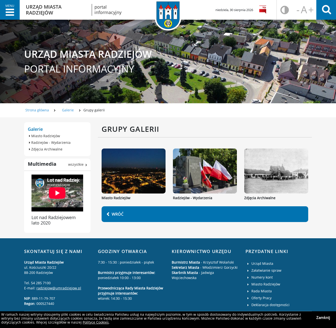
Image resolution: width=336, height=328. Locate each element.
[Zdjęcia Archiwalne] (276, 171)
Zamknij (323, 317)
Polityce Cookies (96, 322)
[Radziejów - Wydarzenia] (205, 171)
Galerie (68, 110)
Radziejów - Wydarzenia (192, 198)
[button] (10, 10)
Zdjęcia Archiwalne (259, 198)
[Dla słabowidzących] (284, 10)
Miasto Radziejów (116, 198)
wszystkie (76, 164)
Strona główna (37, 110)
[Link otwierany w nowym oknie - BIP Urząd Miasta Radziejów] (263, 9)
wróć (117, 214)
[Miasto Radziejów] (134, 171)
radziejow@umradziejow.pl (58, 288)
